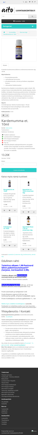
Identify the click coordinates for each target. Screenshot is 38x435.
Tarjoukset (4, 413)
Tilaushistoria (5, 420)
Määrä (3, 161)
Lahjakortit (4, 411)
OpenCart (11, 431)
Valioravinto (9, 128)
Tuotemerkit (4, 409)
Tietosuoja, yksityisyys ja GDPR (9, 390)
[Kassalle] (35, 2)
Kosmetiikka (12, 32)
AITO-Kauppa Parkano (7, 386)
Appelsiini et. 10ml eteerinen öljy (28, 191)
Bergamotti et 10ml (9, 190)
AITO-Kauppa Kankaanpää (8, 385)
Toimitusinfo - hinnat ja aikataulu (10, 377)
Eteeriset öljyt (23, 32)
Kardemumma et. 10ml (10, 34)
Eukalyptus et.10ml (8, 227)
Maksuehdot (4, 379)
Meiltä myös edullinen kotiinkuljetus (13, 304)
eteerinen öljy (19, 254)
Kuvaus (5, 65)
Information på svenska (7, 392)
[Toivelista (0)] (29, 2)
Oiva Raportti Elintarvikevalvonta (10, 396)
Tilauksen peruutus (6, 375)
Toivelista (4, 422)
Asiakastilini (4, 418)
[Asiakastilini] (26, 2)
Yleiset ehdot (5, 383)
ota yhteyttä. (9, 317)
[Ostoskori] (32, 2)
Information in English (7, 388)
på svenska (27, 343)
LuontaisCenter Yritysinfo (8, 381)
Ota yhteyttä (4, 402)
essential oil (11, 254)
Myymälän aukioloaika (7, 394)
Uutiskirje (4, 424)
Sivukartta (4, 404)
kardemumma (27, 254)
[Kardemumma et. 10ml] (19, 49)
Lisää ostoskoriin (19, 170)
